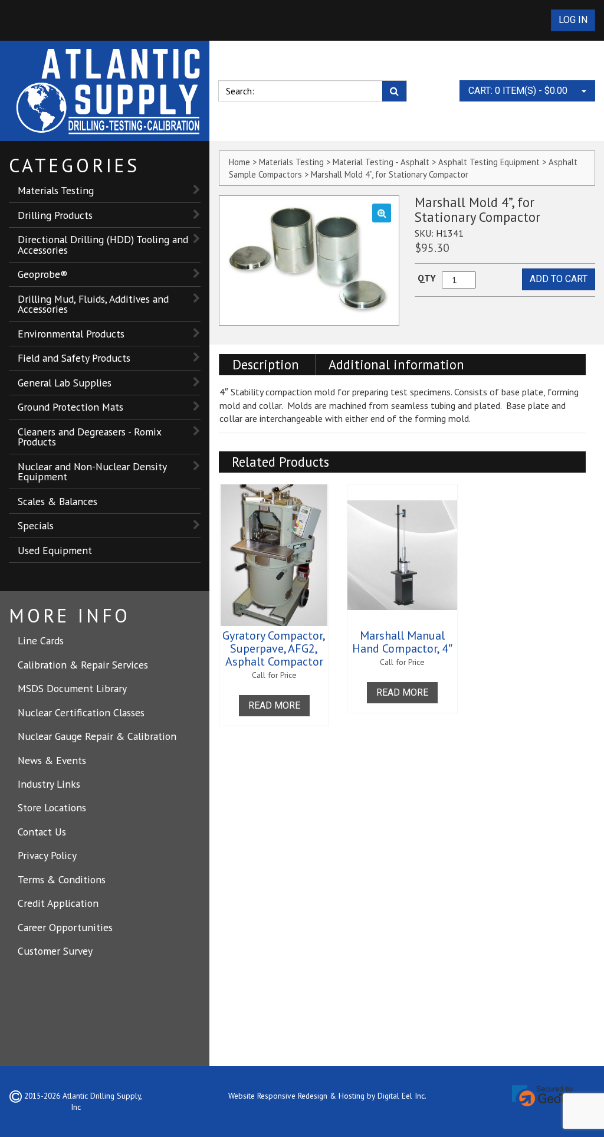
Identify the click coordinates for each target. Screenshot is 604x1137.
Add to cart (558, 278)
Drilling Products (55, 215)
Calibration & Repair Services (83, 664)
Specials (36, 525)
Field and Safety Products (74, 358)
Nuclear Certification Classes (81, 712)
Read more (274, 705)
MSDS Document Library (72, 688)
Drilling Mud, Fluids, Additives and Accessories (93, 304)
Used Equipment (55, 550)
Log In (573, 19)
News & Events (52, 760)
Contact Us (42, 831)
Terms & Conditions (62, 879)
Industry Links (49, 784)
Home (239, 162)
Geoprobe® (43, 274)
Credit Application (58, 903)
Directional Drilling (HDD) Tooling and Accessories (103, 244)
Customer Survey (55, 951)
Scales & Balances (57, 501)
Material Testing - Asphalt (381, 162)
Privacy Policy (47, 855)
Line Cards (41, 640)
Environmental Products (71, 333)
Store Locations (52, 807)
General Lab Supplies (64, 382)
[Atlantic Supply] (109, 91)
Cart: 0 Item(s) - (517, 90)
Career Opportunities (65, 927)
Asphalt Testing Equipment (489, 162)
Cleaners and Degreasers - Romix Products (90, 437)
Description (265, 364)
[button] (381, 213)
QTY (427, 278)
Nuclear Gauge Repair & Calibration (97, 736)
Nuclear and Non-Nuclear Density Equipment (92, 472)
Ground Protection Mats (70, 407)
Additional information (396, 364)
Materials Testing (56, 190)
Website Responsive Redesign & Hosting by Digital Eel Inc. (327, 1095)
